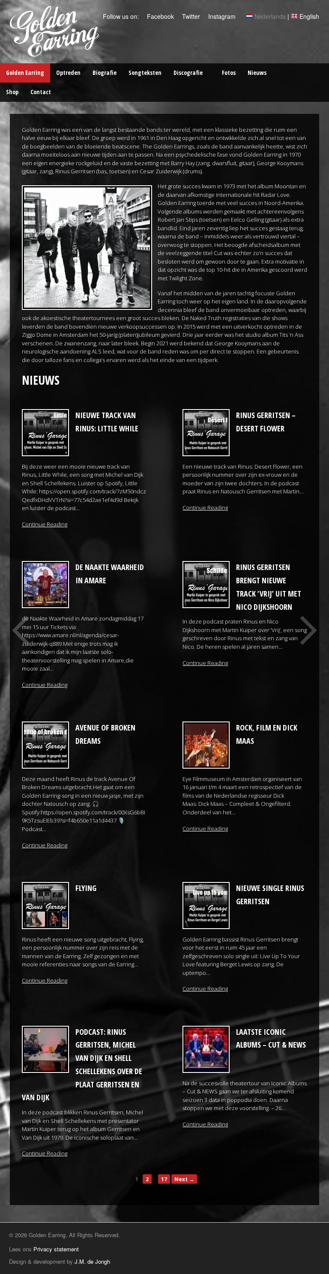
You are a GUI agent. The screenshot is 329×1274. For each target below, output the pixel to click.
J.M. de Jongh (92, 1261)
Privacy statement (56, 1249)
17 (164, 1179)
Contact (40, 92)
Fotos (229, 72)
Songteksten (145, 72)
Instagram (221, 16)
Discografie (188, 72)
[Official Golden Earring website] (56, 52)
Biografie (105, 72)
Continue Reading (44, 524)
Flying (85, 888)
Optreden (68, 72)
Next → (184, 1179)
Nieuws (257, 72)
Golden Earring (25, 72)
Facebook (159, 16)
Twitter (190, 16)
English (309, 16)
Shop (12, 92)
